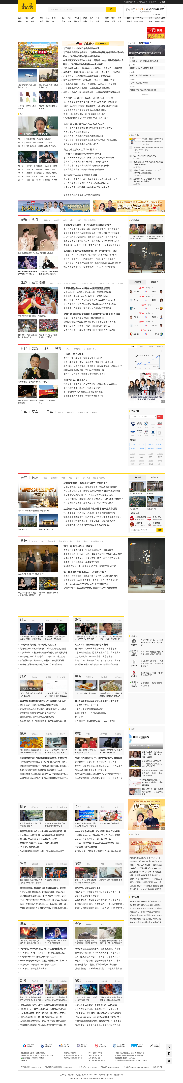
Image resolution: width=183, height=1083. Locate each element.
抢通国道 (97, 68)
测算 (33, 925)
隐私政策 (109, 1075)
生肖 (61, 925)
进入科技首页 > (97, 541)
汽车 (24, 412)
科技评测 (62, 541)
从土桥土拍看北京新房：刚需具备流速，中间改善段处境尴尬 (90, 487)
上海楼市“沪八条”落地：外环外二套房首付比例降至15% (88, 495)
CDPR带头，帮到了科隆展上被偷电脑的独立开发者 (97, 1025)
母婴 (97, 18)
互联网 (34, 541)
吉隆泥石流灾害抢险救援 (87, 76)
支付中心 (63, 1075)
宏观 (26, 21)
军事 (26, 18)
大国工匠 (107, 68)
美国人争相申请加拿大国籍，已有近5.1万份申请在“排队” (99, 908)
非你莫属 (46, 180)
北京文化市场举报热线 (121, 1045)
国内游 (34, 677)
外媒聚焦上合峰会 (96, 84)
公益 (163, 18)
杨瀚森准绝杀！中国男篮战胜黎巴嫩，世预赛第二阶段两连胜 (101, 900)
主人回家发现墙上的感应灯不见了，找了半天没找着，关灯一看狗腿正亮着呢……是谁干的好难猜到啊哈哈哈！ (123, 957)
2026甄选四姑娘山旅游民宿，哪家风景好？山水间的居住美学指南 (49, 709)
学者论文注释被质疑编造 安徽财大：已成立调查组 (85, 162)
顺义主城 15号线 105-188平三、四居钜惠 (145, 908)
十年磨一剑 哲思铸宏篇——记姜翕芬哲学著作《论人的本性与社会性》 (106, 843)
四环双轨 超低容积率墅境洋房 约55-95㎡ (145, 901)
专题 (32, 18)
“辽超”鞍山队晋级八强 (29, 847)
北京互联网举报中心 (48, 1045)
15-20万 (150, 444)
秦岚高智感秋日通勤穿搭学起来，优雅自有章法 (41, 664)
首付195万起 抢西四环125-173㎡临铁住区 (145, 879)
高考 (88, 621)
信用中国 (24, 1060)
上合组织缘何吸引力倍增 (74, 84)
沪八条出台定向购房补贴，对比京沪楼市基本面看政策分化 (89, 513)
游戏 (119, 21)
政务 (163, 21)
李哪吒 (35, 176)
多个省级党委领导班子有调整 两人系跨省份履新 (84, 110)
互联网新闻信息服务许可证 (73, 1055)
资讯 (63, 478)
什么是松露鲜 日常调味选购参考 (89, 709)
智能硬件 (51, 541)
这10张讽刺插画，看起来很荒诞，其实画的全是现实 (43, 1013)
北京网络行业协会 (66, 1045)
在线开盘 (86, 478)
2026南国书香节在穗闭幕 (86, 847)
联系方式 (85, 1075)
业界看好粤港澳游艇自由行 (108, 92)
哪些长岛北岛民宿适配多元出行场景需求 (38, 713)
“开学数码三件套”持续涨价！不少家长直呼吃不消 (96, 664)
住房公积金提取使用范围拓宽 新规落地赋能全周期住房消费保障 (91, 491)
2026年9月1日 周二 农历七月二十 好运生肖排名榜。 (43, 953)
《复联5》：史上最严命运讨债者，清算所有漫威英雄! (43, 1009)
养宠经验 (89, 925)
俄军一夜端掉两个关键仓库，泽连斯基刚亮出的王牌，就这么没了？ (50, 904)
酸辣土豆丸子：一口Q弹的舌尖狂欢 (90, 713)
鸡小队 (52, 176)
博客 (141, 18)
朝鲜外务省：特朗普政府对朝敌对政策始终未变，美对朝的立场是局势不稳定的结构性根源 (114, 892)
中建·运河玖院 (151, 509)
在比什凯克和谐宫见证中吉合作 (77, 60)
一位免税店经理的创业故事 (75, 88)
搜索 (160, 530)
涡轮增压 (151, 449)
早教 (88, 734)
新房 (48, 21)
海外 (77, 478)
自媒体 (60, 412)
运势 (47, 925)
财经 (24, 348)
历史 (119, 18)
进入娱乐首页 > (90, 220)
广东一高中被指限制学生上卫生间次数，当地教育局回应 (99, 653)
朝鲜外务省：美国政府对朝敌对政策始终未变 (83, 136)
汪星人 (117, 925)
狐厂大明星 (36, 180)
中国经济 (67, 72)
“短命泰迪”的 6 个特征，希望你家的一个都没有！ (96, 965)
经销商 (80, 412)
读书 (102, 807)
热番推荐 (63, 981)
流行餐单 (89, 677)
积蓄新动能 (106, 76)
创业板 (151, 347)
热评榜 (135, 21)
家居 (54, 21)
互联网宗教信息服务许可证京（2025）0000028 (131, 1060)
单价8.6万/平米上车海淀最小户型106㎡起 (145, 865)
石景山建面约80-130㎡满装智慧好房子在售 (146, 886)
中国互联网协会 (103, 1045)
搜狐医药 (34, 734)
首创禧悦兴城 (133, 509)
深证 (141, 347)
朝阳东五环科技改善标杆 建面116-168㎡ (145, 882)
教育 (91, 21)
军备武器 (49, 864)
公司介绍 (102, 1075)
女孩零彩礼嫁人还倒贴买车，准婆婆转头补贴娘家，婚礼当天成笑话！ (152, 763)
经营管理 (77, 349)
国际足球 (75, 284)
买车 (69, 21)
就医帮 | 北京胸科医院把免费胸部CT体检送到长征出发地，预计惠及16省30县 (54, 778)
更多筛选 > (159, 440)
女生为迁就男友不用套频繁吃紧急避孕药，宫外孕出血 (98, 766)
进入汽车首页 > (92, 412)
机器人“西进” (109, 80)
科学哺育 (103, 734)
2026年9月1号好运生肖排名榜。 (34, 969)
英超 (48, 18)
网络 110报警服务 (84, 1045)
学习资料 (118, 621)
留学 (102, 621)
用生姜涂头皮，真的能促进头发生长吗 (41, 146)
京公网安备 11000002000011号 (33, 1058)
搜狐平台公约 (118, 1075)
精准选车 (159, 449)
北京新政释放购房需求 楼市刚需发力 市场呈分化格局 (86, 525)
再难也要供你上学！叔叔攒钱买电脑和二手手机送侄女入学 (152, 791)
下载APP (152, 2)
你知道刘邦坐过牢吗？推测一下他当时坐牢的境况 (42, 851)
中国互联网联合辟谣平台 (97, 1060)
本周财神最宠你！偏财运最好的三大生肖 (38, 957)
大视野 (157, 18)
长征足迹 (116, 72)
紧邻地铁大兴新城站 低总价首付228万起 (145, 919)
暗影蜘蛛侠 (38, 166)
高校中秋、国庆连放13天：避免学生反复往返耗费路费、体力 (90, 179)
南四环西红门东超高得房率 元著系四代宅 (145, 922)
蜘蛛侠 (29, 173)
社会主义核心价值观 (156, 30)
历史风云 (63, 864)
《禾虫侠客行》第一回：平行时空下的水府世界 (41, 1017)
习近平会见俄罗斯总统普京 (75, 52)
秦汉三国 (34, 807)
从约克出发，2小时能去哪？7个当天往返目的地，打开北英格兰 (48, 721)
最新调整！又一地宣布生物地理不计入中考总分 (96, 649)
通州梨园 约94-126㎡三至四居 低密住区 (144, 905)
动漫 (113, 21)
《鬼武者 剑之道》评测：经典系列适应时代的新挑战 (98, 1013)
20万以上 (159, 444)
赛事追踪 (118, 981)
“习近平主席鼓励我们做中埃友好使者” (87, 64)
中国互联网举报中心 (30, 1045)
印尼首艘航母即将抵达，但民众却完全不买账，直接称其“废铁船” (48, 896)
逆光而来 (39, 170)
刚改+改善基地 (140, 525)
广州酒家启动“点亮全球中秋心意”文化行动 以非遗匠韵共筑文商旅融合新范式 (108, 835)
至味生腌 (79, 717)
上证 (132, 347)
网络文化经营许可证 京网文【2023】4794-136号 (37, 1055)
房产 (24, 477)
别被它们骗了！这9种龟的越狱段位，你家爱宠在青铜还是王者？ (103, 969)
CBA (59, 284)
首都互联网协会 (140, 1045)
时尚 (23, 620)
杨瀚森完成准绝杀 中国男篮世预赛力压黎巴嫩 (83, 170)
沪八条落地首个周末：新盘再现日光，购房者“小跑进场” (88, 503)
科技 (24, 541)
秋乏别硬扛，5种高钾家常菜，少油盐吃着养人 (95, 721)
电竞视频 (89, 981)
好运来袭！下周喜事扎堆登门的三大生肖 (38, 965)
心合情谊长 (68, 76)
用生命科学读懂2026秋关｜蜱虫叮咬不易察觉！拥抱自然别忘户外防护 (51, 762)
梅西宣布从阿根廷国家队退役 (76, 132)
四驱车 (133, 449)
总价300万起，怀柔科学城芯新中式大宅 (144, 912)
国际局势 (34, 864)
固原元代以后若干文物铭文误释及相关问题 (39, 843)
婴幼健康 (118, 734)
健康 (97, 21)
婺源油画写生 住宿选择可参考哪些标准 (37, 717)
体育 (24, 283)
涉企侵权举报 (157, 1067)
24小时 (136, 18)
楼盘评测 (156, 523)
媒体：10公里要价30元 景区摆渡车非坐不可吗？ (84, 114)
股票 (58, 348)
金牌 (28, 180)
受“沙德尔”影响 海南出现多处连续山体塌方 (82, 154)
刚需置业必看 (139, 519)
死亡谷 (29, 166)
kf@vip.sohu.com (114, 1067)
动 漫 (21, 176)
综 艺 (21, 180)
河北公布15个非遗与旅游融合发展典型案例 (39, 705)
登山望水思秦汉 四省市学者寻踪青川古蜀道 (39, 839)
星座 (23, 924)
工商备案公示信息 (94, 1058)
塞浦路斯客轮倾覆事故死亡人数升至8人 (80, 144)
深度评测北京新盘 (158, 525)
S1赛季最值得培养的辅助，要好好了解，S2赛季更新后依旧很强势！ (105, 1021)
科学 (78, 541)
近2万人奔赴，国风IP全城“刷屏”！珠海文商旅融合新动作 (100, 851)
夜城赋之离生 (49, 170)
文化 (113, 18)
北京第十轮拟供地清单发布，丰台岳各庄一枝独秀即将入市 (89, 521)
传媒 (102, 864)
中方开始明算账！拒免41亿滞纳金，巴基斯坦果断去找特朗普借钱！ (50, 908)
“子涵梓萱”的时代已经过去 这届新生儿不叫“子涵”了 (85, 118)
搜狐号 (134, 636)
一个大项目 (112, 84)
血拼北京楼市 (140, 517)
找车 (160, 417)
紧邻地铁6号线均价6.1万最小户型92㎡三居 (146, 861)
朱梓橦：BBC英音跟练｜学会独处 (39, 142)
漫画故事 (34, 981)
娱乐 (24, 220)
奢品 (61, 621)
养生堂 (54, 180)
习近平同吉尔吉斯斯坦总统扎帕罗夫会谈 (81, 48)
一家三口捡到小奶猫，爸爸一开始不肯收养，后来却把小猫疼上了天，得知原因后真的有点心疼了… (118, 961)
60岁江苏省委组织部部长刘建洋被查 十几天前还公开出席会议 (90, 106)
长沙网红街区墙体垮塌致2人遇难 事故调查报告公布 (86, 183)
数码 (86, 541)
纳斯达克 (160, 347)
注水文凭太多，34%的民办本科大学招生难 (94, 657)
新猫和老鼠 (43, 176)
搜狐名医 (49, 734)
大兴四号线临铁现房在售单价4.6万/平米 (144, 858)
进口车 (142, 449)
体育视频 (38, 283)
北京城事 (132, 43)
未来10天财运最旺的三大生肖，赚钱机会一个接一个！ (44, 961)
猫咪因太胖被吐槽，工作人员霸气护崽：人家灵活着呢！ (99, 953)
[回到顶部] (169, 1068)
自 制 (21, 170)
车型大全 (70, 412)
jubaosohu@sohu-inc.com (140, 1067)
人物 (47, 621)
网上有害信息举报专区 (156, 36)
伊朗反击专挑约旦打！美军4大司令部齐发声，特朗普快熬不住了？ (49, 900)
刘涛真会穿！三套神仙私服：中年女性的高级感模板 (43, 649)
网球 (107, 284)
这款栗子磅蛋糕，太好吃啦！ (88, 705)
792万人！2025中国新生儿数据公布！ (91, 770)
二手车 (48, 412)
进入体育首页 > (118, 284)
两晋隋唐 (49, 807)
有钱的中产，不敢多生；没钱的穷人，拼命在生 (96, 762)
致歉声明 (118, 864)
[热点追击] (145, 42)
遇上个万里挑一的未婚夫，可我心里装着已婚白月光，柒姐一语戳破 (152, 754)
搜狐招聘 (71, 1075)
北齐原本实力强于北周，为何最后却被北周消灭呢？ (43, 835)
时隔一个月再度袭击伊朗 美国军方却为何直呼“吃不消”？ (88, 128)
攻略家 (62, 677)
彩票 (141, 21)
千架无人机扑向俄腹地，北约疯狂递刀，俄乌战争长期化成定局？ (49, 892)
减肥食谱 (118, 677)
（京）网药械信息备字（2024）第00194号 (129, 1053)
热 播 (21, 166)
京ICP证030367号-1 (95, 1053)
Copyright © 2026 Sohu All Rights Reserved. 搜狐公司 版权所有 (91, 1079)
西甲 (91, 284)
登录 (163, 2)
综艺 (72, 220)
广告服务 (78, 1075)
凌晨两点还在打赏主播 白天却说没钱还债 (81, 195)
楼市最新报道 (157, 519)
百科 (70, 478)
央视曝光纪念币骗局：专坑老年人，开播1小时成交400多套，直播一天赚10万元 (110, 904)
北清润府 (150, 493)
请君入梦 (30, 170)
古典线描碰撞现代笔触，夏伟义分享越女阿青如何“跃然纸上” (46, 1021)
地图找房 (54, 478)
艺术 (116, 807)
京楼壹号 (138, 523)
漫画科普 (49, 981)
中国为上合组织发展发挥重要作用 (78, 92)
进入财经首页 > (90, 349)
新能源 (76, 21)
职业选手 (103, 981)
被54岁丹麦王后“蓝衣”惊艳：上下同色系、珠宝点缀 (42, 657)
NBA (54, 18)
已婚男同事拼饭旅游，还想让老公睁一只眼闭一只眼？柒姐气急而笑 (152, 773)
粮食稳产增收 (93, 72)
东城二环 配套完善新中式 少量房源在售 (144, 875)
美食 (78, 677)
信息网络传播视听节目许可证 (125, 1058)
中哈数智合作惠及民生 (100, 88)
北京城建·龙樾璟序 (135, 493)
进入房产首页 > (99, 478)
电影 (65, 220)
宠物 (78, 924)
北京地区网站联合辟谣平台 (73, 1058)
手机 (71, 541)
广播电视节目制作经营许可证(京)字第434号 (129, 1055)
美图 (79, 220)
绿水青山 (48, 166)
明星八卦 (46, 220)
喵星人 (103, 925)
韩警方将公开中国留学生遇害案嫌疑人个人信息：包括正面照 (90, 140)
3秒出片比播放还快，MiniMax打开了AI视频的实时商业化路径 (152, 782)
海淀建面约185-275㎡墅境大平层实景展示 (145, 915)
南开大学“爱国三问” (72, 80)
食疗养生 (103, 677)
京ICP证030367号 (70, 1053)
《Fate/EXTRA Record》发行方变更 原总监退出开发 (98, 1017)
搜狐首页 (27, 6)
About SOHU (93, 1075)
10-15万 (142, 444)
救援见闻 (118, 68)
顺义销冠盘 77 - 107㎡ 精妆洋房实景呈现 (145, 872)
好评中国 (87, 80)
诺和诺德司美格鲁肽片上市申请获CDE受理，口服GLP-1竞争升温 (49, 766)
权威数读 (86, 68)
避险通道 (105, 72)
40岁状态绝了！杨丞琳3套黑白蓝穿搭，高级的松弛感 (43, 653)
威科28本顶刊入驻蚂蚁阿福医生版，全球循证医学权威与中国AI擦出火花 (52, 774)
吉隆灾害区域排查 (71, 68)
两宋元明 (63, 807)
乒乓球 (99, 284)
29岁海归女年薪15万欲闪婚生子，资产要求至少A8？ (98, 774)
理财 (32, 21)
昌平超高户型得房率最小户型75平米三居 (145, 868)
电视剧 (76, 18)
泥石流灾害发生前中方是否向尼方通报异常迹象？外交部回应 (90, 102)
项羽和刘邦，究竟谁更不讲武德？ (39, 139)
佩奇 (28, 176)
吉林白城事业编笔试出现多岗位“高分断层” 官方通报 (86, 166)
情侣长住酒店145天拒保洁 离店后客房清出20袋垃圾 (86, 187)
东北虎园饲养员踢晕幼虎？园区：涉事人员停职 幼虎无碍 (88, 158)
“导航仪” (97, 80)
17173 (157, 21)
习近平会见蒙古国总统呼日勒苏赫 (85, 56)
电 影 (21, 173)
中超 (66, 284)
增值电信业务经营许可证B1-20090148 (33, 1053)
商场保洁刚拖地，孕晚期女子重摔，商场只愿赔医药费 (98, 778)
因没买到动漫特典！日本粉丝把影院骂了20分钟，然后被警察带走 (49, 1025)
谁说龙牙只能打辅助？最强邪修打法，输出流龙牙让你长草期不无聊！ (105, 1009)
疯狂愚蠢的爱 (39, 173)
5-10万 (133, 444)
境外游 (48, 677)
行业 (68, 349)
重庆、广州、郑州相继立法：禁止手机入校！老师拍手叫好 (100, 660)
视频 (69, 18)
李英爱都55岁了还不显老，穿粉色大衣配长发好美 (42, 660)
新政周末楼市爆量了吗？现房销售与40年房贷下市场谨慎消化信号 (92, 517)
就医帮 (62, 734)
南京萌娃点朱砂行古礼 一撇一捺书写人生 (93, 839)
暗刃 (55, 166)
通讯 (42, 541)
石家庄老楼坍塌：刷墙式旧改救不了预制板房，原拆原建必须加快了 (93, 499)
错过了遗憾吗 (51, 173)
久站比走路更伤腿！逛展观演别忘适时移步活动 (41, 770)
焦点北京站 (157, 517)
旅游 (91, 18)
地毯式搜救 (79, 72)
